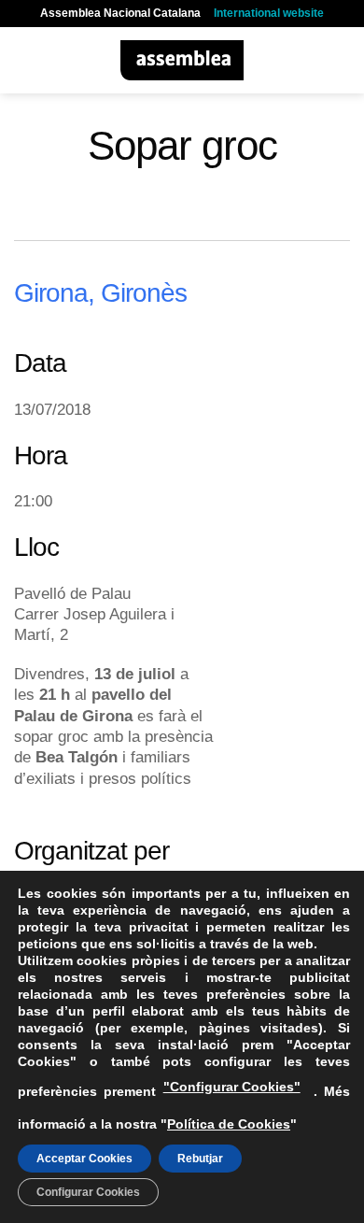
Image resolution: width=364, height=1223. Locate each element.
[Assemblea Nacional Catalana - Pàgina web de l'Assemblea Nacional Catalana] (182, 60)
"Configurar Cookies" (232, 1086)
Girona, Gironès (100, 292)
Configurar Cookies (88, 1192)
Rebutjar (200, 1158)
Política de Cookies (228, 1123)
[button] (25, 60)
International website (269, 13)
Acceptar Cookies (84, 1158)
